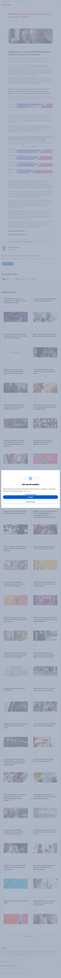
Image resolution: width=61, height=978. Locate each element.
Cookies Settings (30, 494)
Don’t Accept (30, 502)
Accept (30, 497)
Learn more (27, 491)
